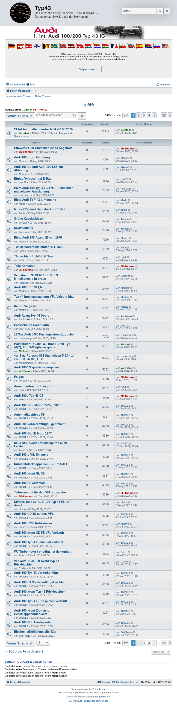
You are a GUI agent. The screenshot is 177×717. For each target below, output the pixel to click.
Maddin (23, 291)
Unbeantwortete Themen (18, 96)
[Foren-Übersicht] (20, 13)
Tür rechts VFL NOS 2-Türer (34, 256)
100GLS (23, 409)
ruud (21, 390)
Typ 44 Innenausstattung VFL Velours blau (44, 296)
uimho (22, 509)
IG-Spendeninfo (89, 69)
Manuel (23, 161)
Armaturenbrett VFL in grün (33, 386)
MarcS (22, 241)
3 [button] (144, 115)
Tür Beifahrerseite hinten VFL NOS (38, 247)
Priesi (22, 555)
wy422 (22, 182)
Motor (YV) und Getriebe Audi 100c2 (39, 209)
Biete (88, 104)
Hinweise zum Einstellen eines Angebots (43, 148)
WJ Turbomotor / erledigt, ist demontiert (42, 551)
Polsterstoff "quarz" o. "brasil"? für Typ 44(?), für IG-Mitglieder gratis (42, 345)
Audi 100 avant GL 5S (29, 473)
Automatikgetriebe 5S (29, 414)
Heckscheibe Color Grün (31, 325)
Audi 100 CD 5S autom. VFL (34, 514)
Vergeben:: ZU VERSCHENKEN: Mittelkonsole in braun (36, 277)
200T (22, 328)
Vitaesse (24, 282)
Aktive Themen (43, 96)
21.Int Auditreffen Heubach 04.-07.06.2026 (43, 129)
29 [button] (164, 115)
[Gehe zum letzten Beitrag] (133, 129)
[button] (125, 115)
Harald (22, 399)
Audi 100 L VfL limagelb (31, 454)
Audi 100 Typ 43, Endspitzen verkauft (40, 601)
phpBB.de (104, 696)
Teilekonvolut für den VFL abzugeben (41, 492)
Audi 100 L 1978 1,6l (28, 287)
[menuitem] (30, 84)
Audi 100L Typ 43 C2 (28, 395)
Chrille (22, 568)
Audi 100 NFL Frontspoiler (33, 622)
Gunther (27, 109)
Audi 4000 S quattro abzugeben (36, 367)
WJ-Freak (24, 371)
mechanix (24, 195)
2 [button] (138, 115)
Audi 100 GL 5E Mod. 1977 (33, 433)
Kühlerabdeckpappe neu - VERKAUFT (41, 464)
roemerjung (25, 338)
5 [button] (154, 115)
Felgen (19, 377)
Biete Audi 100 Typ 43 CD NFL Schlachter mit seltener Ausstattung (43, 189)
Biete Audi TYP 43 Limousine (35, 199)
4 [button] (149, 115)
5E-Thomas (40, 109)
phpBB (76, 692)
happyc (23, 527)
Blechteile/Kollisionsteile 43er (35, 631)
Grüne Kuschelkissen (29, 218)
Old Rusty (24, 635)
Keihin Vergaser (25, 306)
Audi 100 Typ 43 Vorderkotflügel (36, 572)
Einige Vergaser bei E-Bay (32, 178)
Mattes (23, 310)
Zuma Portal (98, 689)
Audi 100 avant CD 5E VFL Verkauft (39, 532)
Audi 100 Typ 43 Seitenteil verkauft (38, 542)
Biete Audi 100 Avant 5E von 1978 (38, 237)
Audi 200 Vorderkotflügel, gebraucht (39, 424)
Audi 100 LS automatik (30, 483)
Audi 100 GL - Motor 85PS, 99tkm (37, 405)
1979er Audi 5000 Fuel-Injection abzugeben (44, 334)
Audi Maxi (24, 319)
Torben (23, 222)
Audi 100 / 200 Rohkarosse (33, 523)
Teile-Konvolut (24, 266)
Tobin (22, 213)
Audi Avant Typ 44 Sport (31, 315)
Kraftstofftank (23, 228)
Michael (23, 351)
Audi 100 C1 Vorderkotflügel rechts (39, 582)
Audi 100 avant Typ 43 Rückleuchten (39, 591)
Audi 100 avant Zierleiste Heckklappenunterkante (31, 612)
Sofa (21, 251)
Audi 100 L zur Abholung (32, 157)
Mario (22, 203)
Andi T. (23, 450)
